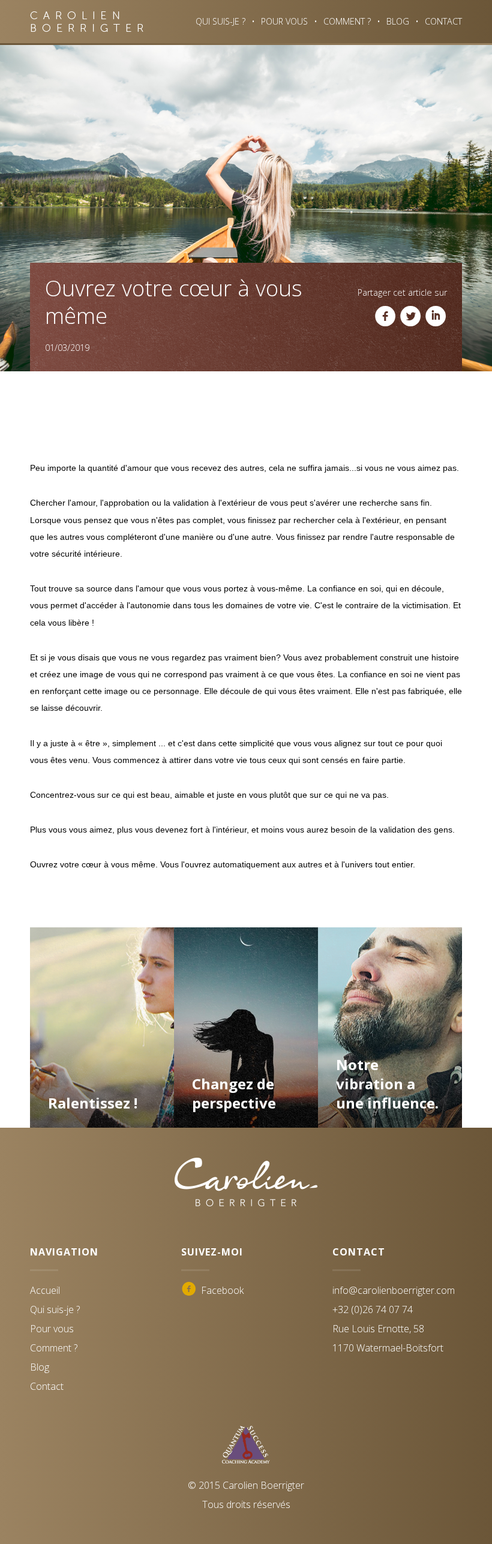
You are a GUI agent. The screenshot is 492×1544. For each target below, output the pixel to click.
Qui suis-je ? (220, 21)
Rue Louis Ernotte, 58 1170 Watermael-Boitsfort (387, 1338)
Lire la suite (102, 1084)
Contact (443, 21)
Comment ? (347, 21)
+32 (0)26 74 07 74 (372, 1309)
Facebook (212, 1290)
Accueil (45, 1290)
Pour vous (284, 21)
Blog (397, 21)
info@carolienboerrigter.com (393, 1290)
